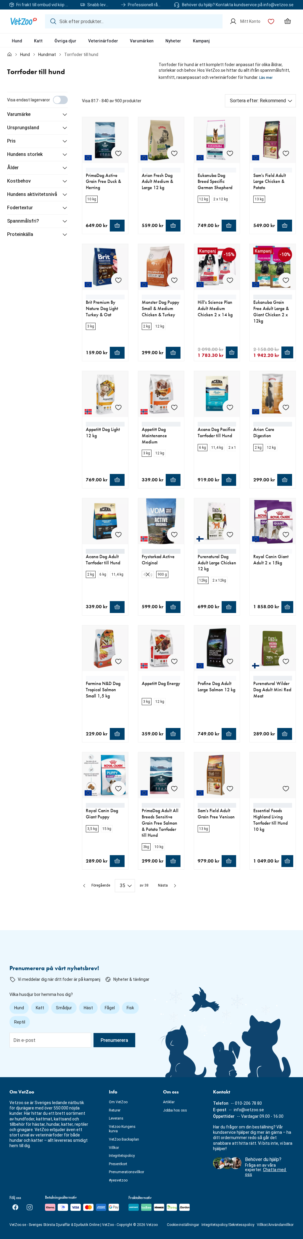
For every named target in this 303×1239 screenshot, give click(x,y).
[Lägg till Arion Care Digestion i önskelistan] (285, 407)
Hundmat (47, 54)
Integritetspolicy (122, 1156)
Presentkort (118, 1164)
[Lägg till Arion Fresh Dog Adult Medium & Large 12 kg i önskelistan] (174, 153)
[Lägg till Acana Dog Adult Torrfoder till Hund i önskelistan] (118, 534)
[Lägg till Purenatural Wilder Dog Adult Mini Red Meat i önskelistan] (285, 661)
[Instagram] (30, 1207)
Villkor (114, 1148)
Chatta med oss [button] (266, 1171)
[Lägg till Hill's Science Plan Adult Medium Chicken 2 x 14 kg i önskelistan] (230, 280)
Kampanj (201, 41)
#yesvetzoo (118, 1180)
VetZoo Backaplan (124, 1139)
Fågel (110, 1007)
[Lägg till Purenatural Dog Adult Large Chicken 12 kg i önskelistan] (230, 534)
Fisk (130, 1007)
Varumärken (142, 41)
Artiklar (169, 1102)
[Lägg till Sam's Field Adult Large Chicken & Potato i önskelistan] (285, 153)
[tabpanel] (151, 492)
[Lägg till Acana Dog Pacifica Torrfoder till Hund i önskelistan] (230, 407)
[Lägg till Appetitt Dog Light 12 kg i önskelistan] (118, 407)
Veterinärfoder (103, 41)
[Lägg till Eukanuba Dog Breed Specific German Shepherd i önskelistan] (230, 153)
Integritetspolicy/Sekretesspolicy (228, 1225)
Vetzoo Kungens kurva (122, 1129)
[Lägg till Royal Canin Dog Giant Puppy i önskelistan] (118, 788)
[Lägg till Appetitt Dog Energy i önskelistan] (174, 661)
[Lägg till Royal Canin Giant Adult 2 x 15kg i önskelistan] (285, 534)
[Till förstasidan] (9, 54)
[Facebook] (15, 1207)
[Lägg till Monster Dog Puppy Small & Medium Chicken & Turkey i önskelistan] (174, 280)
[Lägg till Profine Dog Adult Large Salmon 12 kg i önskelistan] (230, 661)
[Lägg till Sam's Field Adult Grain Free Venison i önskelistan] (230, 788)
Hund (17, 41)
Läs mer (266, 78)
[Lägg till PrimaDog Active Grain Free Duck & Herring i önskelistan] (118, 153)
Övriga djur (65, 41)
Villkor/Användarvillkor (275, 1225)
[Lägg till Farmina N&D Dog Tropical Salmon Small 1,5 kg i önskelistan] (118, 661)
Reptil (19, 1022)
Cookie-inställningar (183, 1225)
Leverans (116, 1118)
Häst (88, 1007)
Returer (114, 1110)
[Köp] (117, 225)
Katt (38, 41)
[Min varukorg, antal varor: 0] (288, 21)
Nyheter (173, 41)
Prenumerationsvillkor (126, 1172)
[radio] (92, 199)
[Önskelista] (271, 21)
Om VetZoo (118, 1102)
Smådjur (64, 1007)
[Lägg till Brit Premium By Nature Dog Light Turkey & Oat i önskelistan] (118, 280)
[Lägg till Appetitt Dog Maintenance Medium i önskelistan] (174, 407)
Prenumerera (114, 1040)
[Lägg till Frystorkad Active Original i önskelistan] (174, 534)
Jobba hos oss (175, 1110)
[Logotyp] (23, 21)
